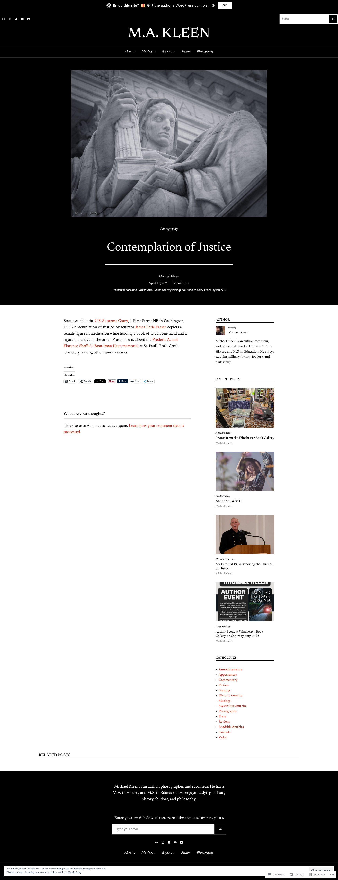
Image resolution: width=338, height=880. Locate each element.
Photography (169, 229)
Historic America (225, 559)
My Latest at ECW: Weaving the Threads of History (244, 566)
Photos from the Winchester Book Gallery (245, 438)
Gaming (224, 690)
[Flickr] (3, 19)
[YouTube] (22, 19)
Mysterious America (233, 706)
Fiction (224, 685)
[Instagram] (9, 19)
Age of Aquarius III (229, 501)
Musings (224, 701)
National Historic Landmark (132, 290)
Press (222, 716)
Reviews (224, 721)
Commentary (228, 680)
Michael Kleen (169, 276)
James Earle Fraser (150, 327)
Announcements (230, 669)
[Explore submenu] (174, 52)
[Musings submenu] (155, 52)
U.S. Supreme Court (111, 321)
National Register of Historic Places (178, 290)
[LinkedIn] (28, 19)
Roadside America (231, 727)
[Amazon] (16, 19)
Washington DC (215, 290)
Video (223, 737)
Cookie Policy (74, 872)
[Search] (333, 19)
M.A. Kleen (169, 34)
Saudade (224, 732)
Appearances (223, 433)
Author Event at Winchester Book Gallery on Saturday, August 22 (239, 634)
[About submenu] (134, 52)
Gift (224, 5)
